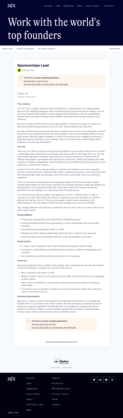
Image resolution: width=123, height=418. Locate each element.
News (29, 410)
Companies (68, 6)
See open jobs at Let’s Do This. (36, 81)
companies (25, 48)
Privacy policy (56, 367)
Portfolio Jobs (35, 404)
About (80, 6)
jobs (7, 48)
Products (108, 6)
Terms (55, 399)
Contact (56, 404)
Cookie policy (67, 367)
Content (48, 6)
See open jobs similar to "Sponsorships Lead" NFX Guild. (46, 84)
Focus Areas (92, 6)
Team (57, 6)
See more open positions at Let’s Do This (61, 342)
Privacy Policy (60, 394)
